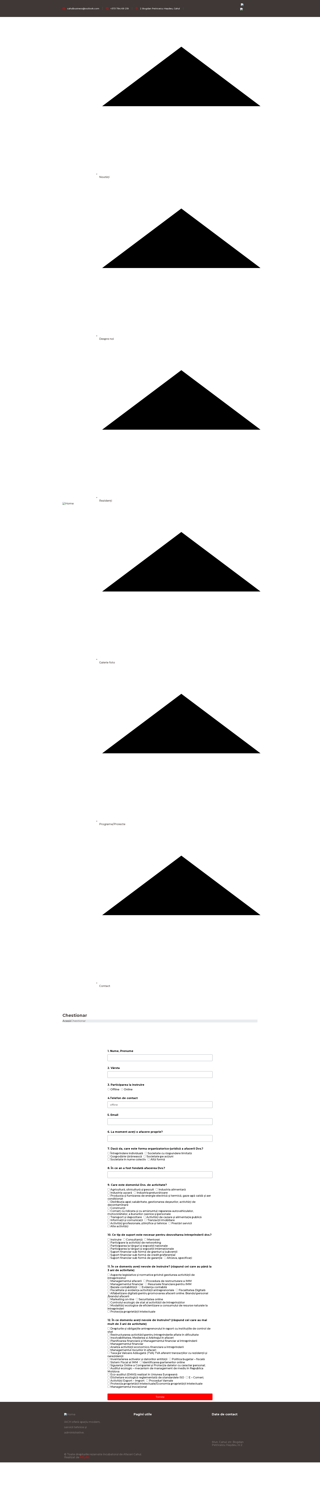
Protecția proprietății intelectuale (132, 1311)
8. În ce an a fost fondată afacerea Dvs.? (136, 1168)
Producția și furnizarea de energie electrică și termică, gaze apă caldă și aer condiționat (159, 1197)
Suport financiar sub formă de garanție (136, 1257)
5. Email (113, 1114)
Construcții (117, 1208)
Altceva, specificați (179, 1257)
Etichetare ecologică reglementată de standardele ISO (147, 1377)
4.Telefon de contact (123, 1098)
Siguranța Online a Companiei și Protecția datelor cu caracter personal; (157, 1365)
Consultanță (134, 1239)
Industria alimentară (172, 1189)
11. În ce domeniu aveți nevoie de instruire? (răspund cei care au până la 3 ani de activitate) (160, 1268)
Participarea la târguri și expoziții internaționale (142, 1248)
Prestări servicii (181, 1223)
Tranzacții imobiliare (161, 1220)
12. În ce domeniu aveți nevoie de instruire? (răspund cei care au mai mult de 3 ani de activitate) (157, 1322)
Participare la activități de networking (135, 1242)
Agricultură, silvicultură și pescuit (132, 1189)
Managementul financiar (126, 1284)
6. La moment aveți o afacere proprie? (135, 1131)
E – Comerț (196, 1377)
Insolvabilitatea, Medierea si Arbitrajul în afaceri (142, 1337)
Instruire (116, 1239)
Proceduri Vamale (161, 1380)
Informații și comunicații (126, 1220)
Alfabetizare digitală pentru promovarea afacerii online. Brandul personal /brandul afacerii (158, 1295)
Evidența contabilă (154, 1287)
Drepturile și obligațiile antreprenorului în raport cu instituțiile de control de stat (159, 1330)
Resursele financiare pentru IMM (170, 1284)
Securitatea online (151, 1299)
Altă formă (157, 1159)
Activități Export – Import (127, 1380)
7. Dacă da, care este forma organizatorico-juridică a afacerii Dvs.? (155, 1148)
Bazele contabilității (123, 1287)
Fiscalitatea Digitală (192, 1290)
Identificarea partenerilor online (163, 1362)
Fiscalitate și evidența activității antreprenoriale (142, 1290)
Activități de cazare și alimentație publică (174, 1217)
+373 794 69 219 (222, 1425)
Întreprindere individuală (126, 1153)
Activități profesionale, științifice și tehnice (138, 1223)
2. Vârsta (114, 1068)
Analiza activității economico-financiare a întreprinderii (147, 1347)
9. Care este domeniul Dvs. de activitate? (137, 1184)
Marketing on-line (122, 1299)
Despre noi (106, 338)
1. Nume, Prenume (120, 1051)
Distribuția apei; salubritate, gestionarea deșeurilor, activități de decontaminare (152, 1203)
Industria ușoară (121, 1192)
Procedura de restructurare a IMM (169, 1281)
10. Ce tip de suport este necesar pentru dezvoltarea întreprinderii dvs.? (160, 1234)
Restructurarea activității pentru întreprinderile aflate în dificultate (154, 1334)
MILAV (84, 1457)
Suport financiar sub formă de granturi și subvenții (143, 1251)
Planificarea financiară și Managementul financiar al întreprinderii (153, 1340)
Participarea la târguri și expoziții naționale (139, 1245)
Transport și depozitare (126, 1217)
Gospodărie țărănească (126, 1156)
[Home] (68, 503)
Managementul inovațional (128, 1386)
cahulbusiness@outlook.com (231, 1433)
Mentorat (153, 1239)
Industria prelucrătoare (152, 1192)
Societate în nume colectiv (128, 1159)
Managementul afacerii (126, 1281)
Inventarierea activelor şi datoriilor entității (138, 1359)
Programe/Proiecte (112, 824)
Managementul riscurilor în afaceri (133, 1350)
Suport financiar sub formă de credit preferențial (142, 1254)
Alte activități (119, 1226)
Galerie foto (107, 662)
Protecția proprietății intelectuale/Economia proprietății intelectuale (156, 1383)
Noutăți (104, 177)
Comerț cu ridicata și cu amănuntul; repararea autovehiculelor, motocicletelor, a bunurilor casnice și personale (151, 1212)
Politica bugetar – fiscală (188, 1359)
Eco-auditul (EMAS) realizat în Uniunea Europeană (144, 1374)
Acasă (66, 1020)
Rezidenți (105, 500)
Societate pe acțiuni (159, 1156)
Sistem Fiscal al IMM (124, 1362)
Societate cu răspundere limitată (170, 1153)
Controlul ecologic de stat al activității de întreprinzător (147, 1302)
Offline (114, 1089)
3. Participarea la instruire (126, 1084)
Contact (104, 986)
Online (128, 1089)
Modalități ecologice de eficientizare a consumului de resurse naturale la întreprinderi (158, 1307)
